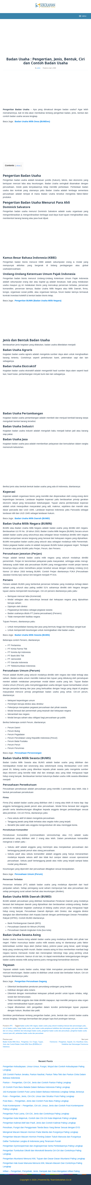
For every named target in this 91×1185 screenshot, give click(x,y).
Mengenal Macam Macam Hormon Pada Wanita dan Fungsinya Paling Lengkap (40, 1132)
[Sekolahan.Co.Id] (45, 5)
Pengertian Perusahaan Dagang (31, 981)
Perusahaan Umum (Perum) (29, 874)
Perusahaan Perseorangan (28, 753)
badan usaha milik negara (29, 1026)
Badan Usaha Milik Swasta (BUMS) (32, 635)
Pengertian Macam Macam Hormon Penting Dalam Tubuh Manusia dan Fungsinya (42, 1137)
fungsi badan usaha (24, 1028)
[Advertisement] (45, 38)
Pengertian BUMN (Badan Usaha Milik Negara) (38, 300)
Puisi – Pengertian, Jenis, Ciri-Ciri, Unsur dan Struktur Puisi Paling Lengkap (38, 1096)
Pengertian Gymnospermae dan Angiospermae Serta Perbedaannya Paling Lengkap (43, 1146)
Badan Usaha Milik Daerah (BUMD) (32, 518)
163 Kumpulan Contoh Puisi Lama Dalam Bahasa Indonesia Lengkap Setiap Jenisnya (43, 1092)
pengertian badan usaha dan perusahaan (56, 1031)
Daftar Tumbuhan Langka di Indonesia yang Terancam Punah (32, 1141)
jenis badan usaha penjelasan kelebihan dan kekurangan (51, 1028)
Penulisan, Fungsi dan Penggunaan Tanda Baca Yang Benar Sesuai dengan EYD (41, 1127)
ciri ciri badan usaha (10, 1028)
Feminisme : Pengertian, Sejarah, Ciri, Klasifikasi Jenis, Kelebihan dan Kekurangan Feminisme (69, 1041)
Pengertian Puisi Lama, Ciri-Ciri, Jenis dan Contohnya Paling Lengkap (36, 1113)
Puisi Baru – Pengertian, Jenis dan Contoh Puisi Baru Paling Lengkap (36, 1101)
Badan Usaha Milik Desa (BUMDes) (32, 121)
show (18, 166)
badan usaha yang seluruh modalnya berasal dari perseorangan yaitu (62, 1026)
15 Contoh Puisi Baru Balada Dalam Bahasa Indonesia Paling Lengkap (36, 1087)
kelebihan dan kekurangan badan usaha (27, 1031)
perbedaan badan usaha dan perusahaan (29, 1033)
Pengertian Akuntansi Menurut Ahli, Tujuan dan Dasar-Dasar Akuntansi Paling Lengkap (44, 1158)
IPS (11, 1026)
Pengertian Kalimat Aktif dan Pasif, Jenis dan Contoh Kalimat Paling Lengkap (39, 1123)
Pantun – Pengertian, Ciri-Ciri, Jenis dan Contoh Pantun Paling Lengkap (37, 1082)
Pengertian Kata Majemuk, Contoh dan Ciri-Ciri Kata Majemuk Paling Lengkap (40, 1118)
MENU (84, 16)
